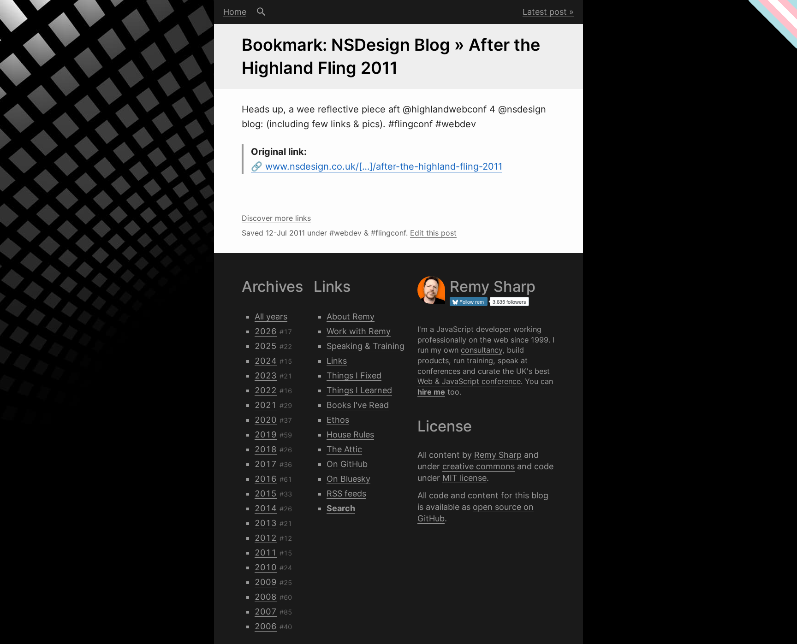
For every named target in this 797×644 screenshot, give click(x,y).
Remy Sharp (498, 455)
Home (234, 12)
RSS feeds (346, 493)
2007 (266, 611)
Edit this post (433, 232)
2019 (266, 434)
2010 (266, 567)
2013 (266, 523)
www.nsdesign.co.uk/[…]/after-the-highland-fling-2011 (383, 166)
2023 (266, 375)
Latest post (545, 12)
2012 (266, 538)
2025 (266, 346)
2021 (266, 405)
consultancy (481, 349)
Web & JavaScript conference (469, 381)
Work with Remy (359, 331)
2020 (266, 420)
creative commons (478, 466)
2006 (266, 626)
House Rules (350, 434)
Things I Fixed (354, 375)
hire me (431, 391)
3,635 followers (509, 301)
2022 (266, 390)
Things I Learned (359, 390)
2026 (266, 331)
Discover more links (276, 218)
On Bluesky (348, 479)
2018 (266, 449)
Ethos (338, 420)
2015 (266, 493)
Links (337, 361)
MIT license (464, 478)
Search (261, 12)
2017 (266, 464)
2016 (266, 479)
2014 (266, 508)
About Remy (351, 316)
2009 (266, 582)
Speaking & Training (365, 346)
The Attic (344, 449)
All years (271, 316)
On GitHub (347, 464)
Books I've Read (358, 405)
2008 (266, 597)
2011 (266, 552)
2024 (266, 361)
